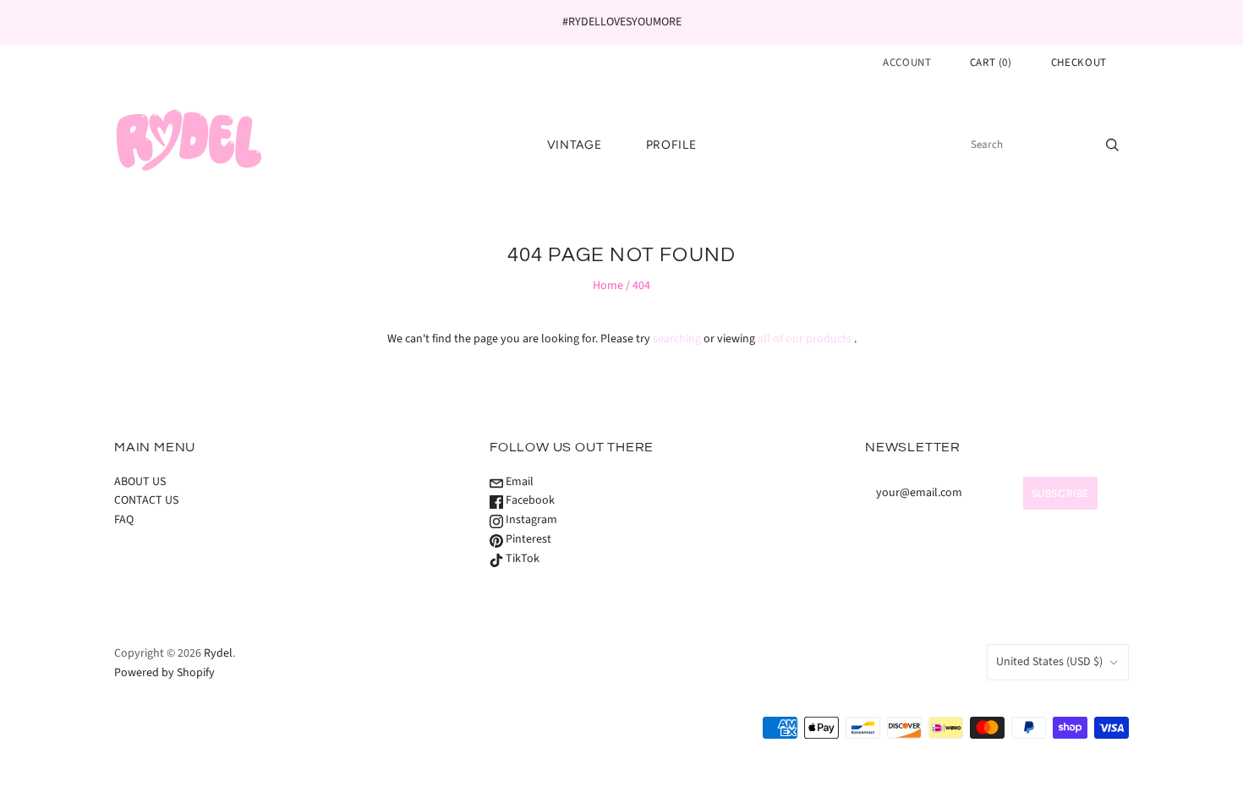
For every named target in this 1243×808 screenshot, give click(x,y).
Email (518, 481)
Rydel (218, 653)
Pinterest (527, 539)
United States (1049, 661)
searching (677, 338)
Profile (671, 145)
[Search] (1112, 144)
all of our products (804, 338)
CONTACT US (146, 500)
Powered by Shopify (164, 672)
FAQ (124, 519)
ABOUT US (140, 481)
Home (608, 285)
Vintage (574, 145)
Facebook (529, 500)
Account (907, 62)
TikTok (521, 558)
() (991, 62)
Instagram (530, 519)
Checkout (1079, 62)
